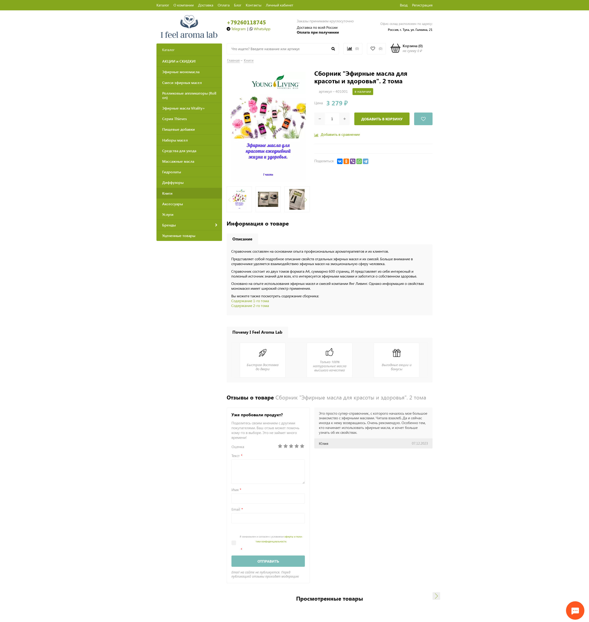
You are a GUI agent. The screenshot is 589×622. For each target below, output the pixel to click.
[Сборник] (268, 126)
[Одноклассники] (346, 161)
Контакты (253, 5)
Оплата (224, 5)
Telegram (238, 28)
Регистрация (422, 5)
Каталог (162, 5)
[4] (296, 446)
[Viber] (352, 161)
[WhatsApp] (359, 161)
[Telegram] (365, 161)
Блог (237, 5)
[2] (285, 446)
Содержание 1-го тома (250, 300)
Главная (233, 60)
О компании (183, 5)
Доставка (205, 5)
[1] (280, 446)
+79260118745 (246, 22)
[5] (302, 446)
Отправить (268, 561)
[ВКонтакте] (340, 161)
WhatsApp (262, 28)
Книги (249, 60)
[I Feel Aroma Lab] (189, 26)
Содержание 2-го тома (250, 305)
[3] (291, 446)
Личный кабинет (279, 5)
